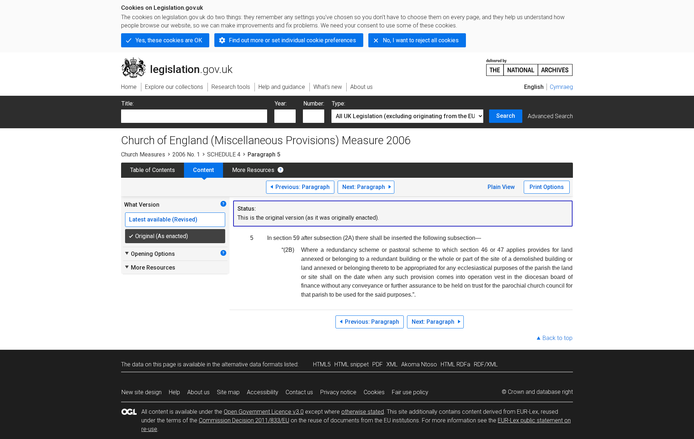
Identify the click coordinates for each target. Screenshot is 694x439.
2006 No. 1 (186, 154)
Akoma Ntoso (419, 364)
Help (174, 392)
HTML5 (322, 364)
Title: (127, 103)
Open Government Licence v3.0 (264, 411)
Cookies (374, 392)
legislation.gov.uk (181, 60)
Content (203, 170)
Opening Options (149, 253)
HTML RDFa (455, 364)
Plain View (501, 187)
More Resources (253, 170)
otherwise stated (362, 411)
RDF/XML (486, 364)
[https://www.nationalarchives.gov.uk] (529, 64)
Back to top (558, 338)
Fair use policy (410, 392)
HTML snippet (351, 364)
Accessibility (262, 392)
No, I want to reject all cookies (421, 40)
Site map (228, 392)
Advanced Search (550, 116)
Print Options (547, 187)
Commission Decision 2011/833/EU (244, 420)
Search (505, 115)
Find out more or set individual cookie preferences (292, 40)
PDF (377, 364)
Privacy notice (338, 392)
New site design (141, 392)
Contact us (299, 392)
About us (198, 392)
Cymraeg (561, 86)
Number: (313, 103)
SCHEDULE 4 (223, 154)
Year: (281, 103)
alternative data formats (252, 364)
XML (392, 364)
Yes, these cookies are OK (169, 40)
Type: (338, 103)
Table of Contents (152, 170)
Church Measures (143, 154)
